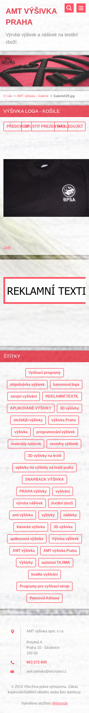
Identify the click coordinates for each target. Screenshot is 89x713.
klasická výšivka (31, 527)
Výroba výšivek (65, 539)
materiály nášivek (26, 444)
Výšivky (26, 562)
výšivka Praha (63, 420)
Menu (81, 8)
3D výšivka (63, 527)
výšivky (48, 515)
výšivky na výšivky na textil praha (44, 467)
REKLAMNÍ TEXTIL (62, 396)
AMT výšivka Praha (60, 551)
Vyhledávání (69, 8)
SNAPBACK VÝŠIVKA (44, 479)
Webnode (60, 703)
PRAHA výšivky (33, 491)
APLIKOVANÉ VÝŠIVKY (30, 408)
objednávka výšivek (27, 384)
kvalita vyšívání (44, 574)
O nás (7, 96)
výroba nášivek (29, 503)
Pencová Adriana (44, 598)
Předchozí (18, 126)
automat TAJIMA (56, 562)
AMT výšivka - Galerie (33, 96)
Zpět (7, 247)
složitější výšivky (28, 420)
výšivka (21, 432)
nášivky (70, 515)
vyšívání (62, 491)
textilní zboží (62, 503)
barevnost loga (66, 384)
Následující (70, 126)
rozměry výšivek (64, 444)
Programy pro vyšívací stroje (44, 586)
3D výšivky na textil (44, 456)
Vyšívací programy (45, 373)
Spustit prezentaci (44, 126)
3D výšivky (69, 408)
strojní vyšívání (23, 396)
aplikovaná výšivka (26, 539)
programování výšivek (55, 432)
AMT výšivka (24, 551)
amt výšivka (22, 515)
